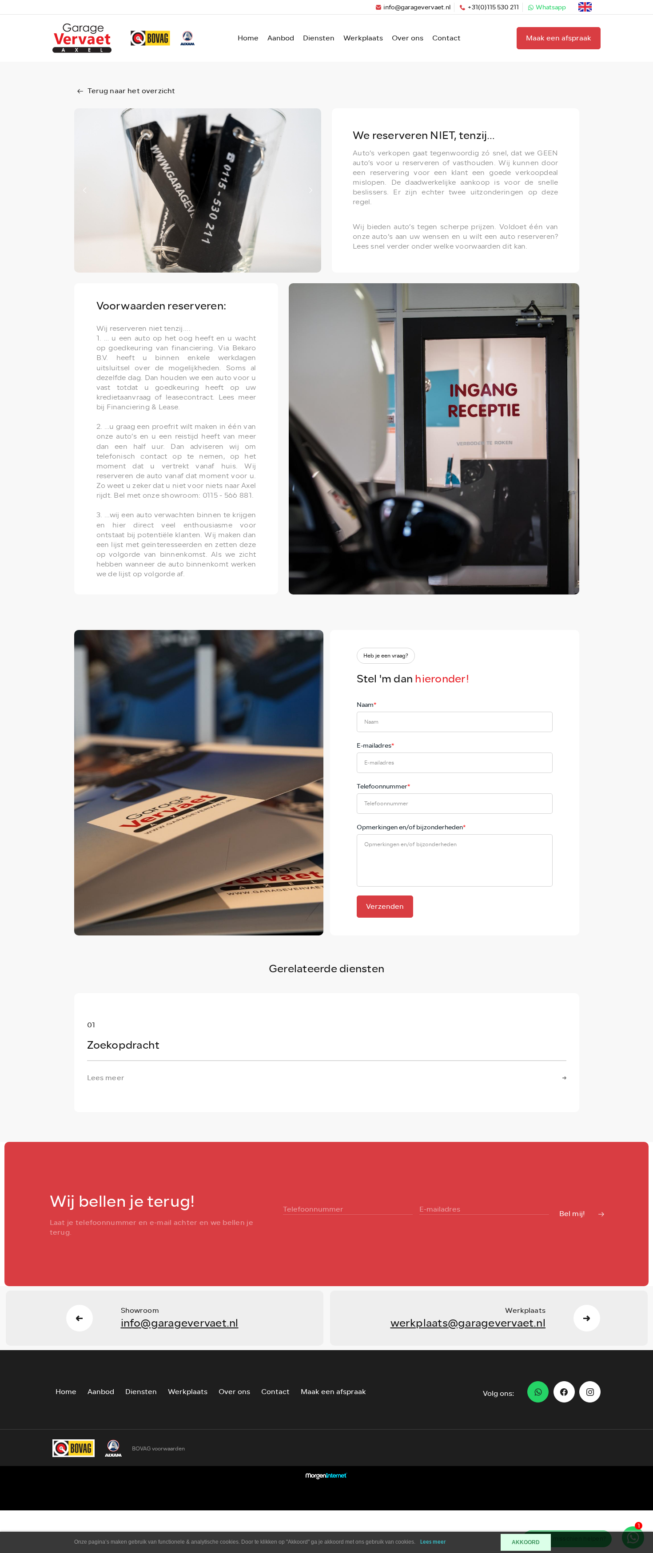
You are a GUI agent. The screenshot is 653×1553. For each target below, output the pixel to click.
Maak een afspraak (558, 38)
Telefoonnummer (383, 786)
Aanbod (280, 38)
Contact (446, 38)
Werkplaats (363, 38)
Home (248, 38)
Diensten (318, 38)
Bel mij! (572, 1213)
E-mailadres (375, 745)
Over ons (407, 38)
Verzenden (385, 906)
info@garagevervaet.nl (416, 7)
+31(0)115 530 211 (493, 7)
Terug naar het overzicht (131, 90)
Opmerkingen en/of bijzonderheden (411, 827)
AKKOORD (526, 1542)
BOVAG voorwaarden (158, 1449)
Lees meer (433, 1542)
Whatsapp (551, 7)
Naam (366, 704)
